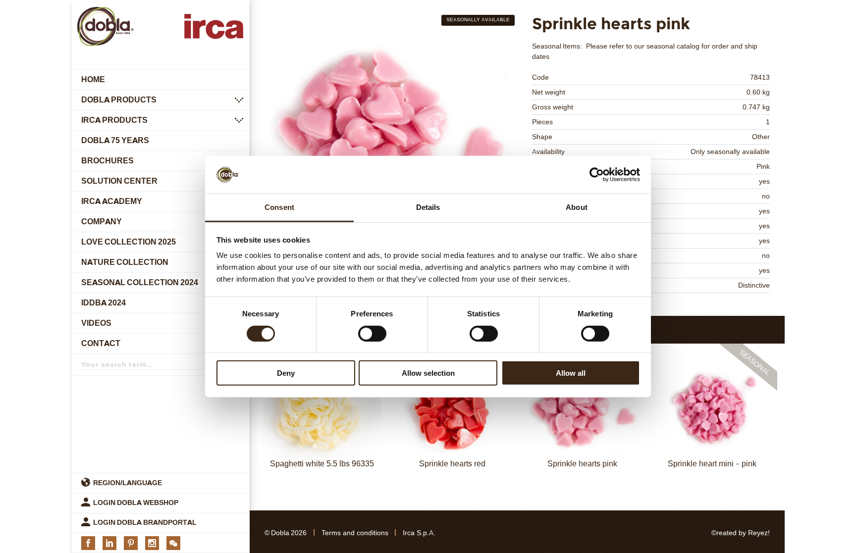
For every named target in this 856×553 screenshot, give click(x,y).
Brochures (107, 160)
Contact (100, 343)
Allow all (571, 373)
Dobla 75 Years (115, 140)
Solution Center (119, 181)
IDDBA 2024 (103, 302)
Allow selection (428, 373)
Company (101, 221)
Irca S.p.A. (419, 533)
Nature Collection (124, 262)
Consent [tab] (279, 207)
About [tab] (577, 207)
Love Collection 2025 (128, 242)
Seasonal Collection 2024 (139, 282)
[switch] (372, 333)
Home (93, 79)
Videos (96, 323)
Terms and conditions (354, 533)
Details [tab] (428, 207)
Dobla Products (119, 99)
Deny (286, 373)
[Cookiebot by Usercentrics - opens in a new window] (596, 174)
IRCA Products (114, 120)
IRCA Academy (111, 201)
